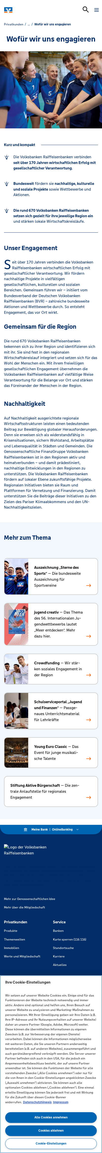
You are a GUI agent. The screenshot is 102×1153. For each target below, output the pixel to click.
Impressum (60, 1102)
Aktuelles (60, 965)
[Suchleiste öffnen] (85, 9)
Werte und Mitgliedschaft (22, 956)
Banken (58, 931)
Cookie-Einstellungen (51, 1144)
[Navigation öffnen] (96, 9)
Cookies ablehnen (51, 1131)
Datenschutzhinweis (37, 1102)
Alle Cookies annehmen (51, 1117)
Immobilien (11, 948)
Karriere (59, 956)
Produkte (10, 931)
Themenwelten (14, 940)
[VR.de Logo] (25, 10)
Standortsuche (63, 948)
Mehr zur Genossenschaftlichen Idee (29, 899)
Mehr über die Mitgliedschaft (24, 907)
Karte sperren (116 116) (69, 940)
